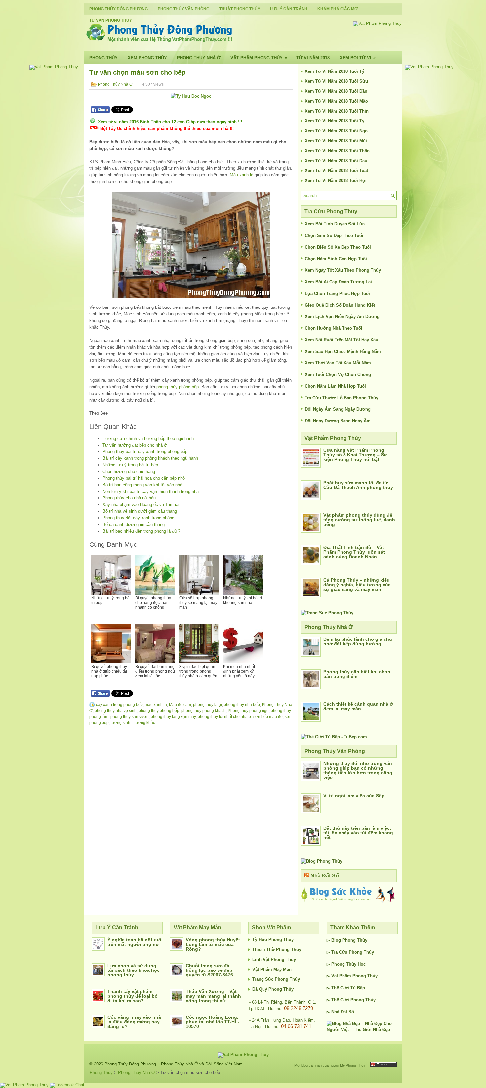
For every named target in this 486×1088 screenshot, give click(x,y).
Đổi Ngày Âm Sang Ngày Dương (338, 409)
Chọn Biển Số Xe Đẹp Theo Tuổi (338, 247)
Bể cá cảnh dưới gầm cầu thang (133, 524)
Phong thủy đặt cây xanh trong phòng (138, 517)
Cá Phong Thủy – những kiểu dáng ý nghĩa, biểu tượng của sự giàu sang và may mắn (357, 584)
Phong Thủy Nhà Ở (199, 57)
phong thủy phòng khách (203, 710)
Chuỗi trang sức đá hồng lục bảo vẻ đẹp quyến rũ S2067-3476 (209, 970)
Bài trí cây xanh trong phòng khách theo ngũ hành (150, 458)
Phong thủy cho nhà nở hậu (129, 498)
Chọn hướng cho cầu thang (128, 471)
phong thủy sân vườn (129, 716)
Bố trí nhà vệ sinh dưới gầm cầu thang (139, 511)
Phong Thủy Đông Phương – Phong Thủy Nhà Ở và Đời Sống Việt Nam (173, 1064)
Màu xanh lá (241, 174)
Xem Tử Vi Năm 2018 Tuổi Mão (336, 101)
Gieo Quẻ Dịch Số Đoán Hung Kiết (340, 305)
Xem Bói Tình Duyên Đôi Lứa (335, 223)
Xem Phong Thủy (147, 57)
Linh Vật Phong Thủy (274, 959)
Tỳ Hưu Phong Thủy (273, 939)
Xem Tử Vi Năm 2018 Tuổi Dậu (336, 160)
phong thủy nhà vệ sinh (116, 710)
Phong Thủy (103, 57)
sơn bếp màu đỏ (268, 716)
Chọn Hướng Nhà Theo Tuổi (333, 328)
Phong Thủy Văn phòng (183, 9)
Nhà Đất (339, 1011)
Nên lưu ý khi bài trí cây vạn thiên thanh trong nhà (150, 491)
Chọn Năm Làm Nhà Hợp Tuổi (335, 386)
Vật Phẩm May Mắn (272, 969)
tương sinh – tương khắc (133, 722)
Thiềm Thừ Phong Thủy (276, 949)
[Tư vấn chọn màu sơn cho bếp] (191, 245)
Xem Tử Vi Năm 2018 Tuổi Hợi (336, 180)
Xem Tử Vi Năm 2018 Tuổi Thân (337, 150)
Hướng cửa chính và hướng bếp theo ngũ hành (148, 438)
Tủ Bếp (357, 987)
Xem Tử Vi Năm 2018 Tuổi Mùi (336, 140)
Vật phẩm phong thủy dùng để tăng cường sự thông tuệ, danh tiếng (359, 519)
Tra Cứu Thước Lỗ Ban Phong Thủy (341, 397)
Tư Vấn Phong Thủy (110, 20)
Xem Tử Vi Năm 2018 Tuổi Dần (336, 91)
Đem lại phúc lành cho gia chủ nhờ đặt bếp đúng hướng (357, 641)
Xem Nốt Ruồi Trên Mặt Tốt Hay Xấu (341, 339)
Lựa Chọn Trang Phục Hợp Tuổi (337, 293)
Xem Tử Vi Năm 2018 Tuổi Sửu (336, 81)
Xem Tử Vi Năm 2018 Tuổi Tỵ (334, 120)
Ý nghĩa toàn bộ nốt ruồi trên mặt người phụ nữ (135, 942)
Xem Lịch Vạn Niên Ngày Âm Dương (342, 316)
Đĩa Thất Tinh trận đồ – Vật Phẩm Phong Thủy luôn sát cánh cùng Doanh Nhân (354, 552)
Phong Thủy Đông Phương (118, 9)
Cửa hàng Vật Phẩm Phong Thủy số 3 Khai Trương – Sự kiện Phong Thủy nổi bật (355, 455)
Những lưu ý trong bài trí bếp (130, 464)
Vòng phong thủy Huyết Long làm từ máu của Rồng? (213, 944)
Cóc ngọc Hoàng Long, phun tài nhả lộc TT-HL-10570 (212, 1022)
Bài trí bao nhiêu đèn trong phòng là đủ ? (141, 531)
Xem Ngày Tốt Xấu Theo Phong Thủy (343, 270)
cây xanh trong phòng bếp (119, 704)
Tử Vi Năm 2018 (313, 57)
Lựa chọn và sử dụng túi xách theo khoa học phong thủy (133, 970)
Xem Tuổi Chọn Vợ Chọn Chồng (338, 374)
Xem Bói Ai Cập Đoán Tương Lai (338, 281)
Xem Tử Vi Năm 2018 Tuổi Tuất (336, 170)
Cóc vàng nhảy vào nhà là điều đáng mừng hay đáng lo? (134, 1022)
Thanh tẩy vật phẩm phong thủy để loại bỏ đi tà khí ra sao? (132, 996)
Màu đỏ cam (180, 704)
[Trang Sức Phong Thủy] (327, 612)
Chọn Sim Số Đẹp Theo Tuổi (334, 235)
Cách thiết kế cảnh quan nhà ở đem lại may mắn (358, 706)
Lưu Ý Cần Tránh (288, 9)
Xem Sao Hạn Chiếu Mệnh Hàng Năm (343, 351)
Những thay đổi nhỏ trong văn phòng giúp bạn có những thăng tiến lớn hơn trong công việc (357, 770)
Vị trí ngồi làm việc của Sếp (354, 795)
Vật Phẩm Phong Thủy (258, 57)
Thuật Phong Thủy (239, 9)
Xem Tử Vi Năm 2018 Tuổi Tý (334, 71)
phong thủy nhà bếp (242, 704)
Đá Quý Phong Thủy (273, 989)
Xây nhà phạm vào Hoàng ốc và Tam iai (140, 504)
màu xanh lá (156, 704)
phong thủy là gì (207, 704)
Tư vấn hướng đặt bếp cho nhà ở (134, 445)
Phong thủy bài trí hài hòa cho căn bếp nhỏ (143, 478)
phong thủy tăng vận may (173, 716)
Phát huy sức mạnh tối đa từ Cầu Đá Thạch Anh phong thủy (358, 485)
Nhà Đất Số (324, 875)
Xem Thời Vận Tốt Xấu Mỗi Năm (338, 362)
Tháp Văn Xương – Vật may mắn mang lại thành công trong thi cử (213, 996)
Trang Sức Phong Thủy (276, 979)
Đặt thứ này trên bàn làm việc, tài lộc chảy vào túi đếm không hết (358, 833)
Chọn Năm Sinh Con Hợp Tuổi (336, 258)
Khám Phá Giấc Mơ (337, 9)
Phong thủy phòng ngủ (248, 710)
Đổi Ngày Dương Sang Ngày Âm (338, 420)
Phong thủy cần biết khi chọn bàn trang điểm (356, 674)
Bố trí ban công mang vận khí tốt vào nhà (142, 484)
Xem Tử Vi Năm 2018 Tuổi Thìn (337, 111)
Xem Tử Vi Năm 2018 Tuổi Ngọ (336, 130)
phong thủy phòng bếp (177, 386)
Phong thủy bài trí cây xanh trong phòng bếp (144, 451)
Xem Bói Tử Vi (358, 57)
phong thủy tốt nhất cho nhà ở (224, 716)
